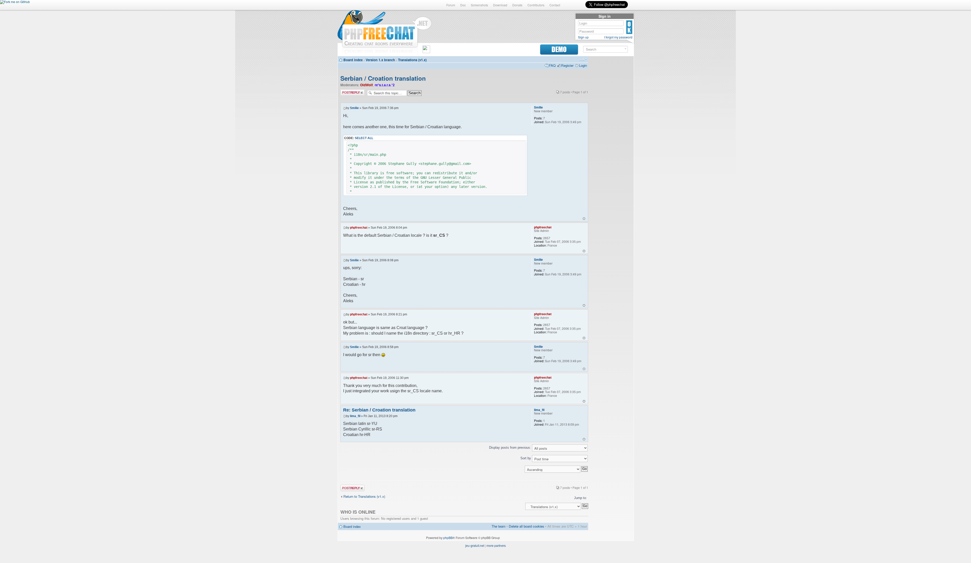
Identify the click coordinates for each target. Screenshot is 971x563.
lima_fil (355, 416)
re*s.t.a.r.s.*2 (384, 84)
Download (500, 5)
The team (498, 526)
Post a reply (349, 91)
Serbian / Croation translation (383, 78)
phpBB (448, 537)
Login (583, 65)
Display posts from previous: (510, 447)
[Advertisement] (611, 134)
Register (567, 65)
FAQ (552, 65)
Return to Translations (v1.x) (364, 496)
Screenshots (479, 5)
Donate (517, 5)
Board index (353, 59)
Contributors (535, 5)
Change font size (583, 59)
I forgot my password (618, 37)
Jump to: (580, 498)
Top (584, 218)
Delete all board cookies (526, 526)
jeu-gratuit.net (474, 545)
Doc (463, 5)
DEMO (559, 49)
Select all (364, 138)
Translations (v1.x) (412, 59)
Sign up (583, 37)
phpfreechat (358, 227)
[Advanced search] (625, 49)
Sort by (526, 458)
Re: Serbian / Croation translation (379, 410)
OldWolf (366, 84)
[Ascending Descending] (464, 469)
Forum (450, 5)
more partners (496, 545)
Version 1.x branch (380, 59)
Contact (554, 5)
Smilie (354, 108)
